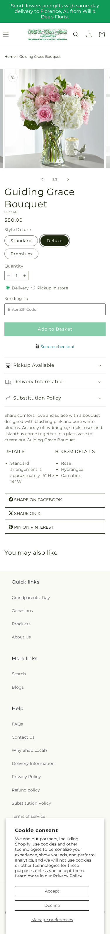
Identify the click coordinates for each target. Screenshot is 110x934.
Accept (52, 891)
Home (10, 56)
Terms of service (28, 816)
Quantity (13, 266)
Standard (21, 240)
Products (21, 623)
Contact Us (23, 737)
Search (19, 673)
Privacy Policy (67, 876)
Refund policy (26, 790)
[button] (76, 34)
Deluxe (54, 240)
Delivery (21, 288)
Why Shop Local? (30, 750)
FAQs (17, 724)
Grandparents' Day (31, 597)
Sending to (25, 299)
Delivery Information (33, 763)
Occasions (22, 610)
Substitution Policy (31, 803)
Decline (52, 905)
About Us (21, 637)
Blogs (18, 687)
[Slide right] (68, 179)
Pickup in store (52, 288)
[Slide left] (42, 179)
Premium (21, 253)
